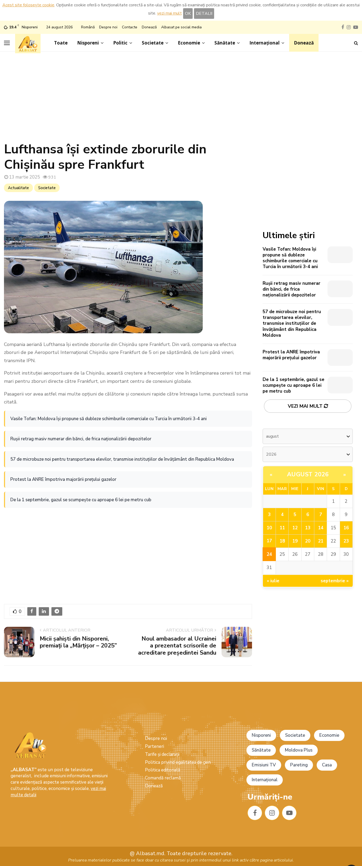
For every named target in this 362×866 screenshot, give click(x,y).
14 (320, 528)
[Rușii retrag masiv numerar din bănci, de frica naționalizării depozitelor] (340, 289)
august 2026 (308, 474)
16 (346, 528)
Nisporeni (88, 43)
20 (307, 541)
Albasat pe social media (181, 27)
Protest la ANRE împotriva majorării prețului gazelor (63, 479)
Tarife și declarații (162, 754)
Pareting (299, 765)
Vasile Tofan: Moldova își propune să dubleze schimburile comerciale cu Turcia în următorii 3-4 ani (108, 419)
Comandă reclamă (163, 778)
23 (346, 541)
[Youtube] (289, 813)
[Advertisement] (181, 99)
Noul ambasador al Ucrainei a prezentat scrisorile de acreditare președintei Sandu (177, 646)
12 (295, 528)
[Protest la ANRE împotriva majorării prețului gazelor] (340, 357)
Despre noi (108, 27)
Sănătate (224, 43)
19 (295, 541)
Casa (327, 765)
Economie (189, 43)
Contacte (129, 27)
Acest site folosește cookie (28, 5)
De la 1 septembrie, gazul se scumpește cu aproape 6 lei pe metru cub (80, 500)
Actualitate (18, 187)
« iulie (273, 581)
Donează (149, 27)
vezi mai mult (169, 13)
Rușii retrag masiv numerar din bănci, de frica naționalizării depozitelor (80, 439)
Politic (120, 43)
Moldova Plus (298, 750)
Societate (153, 43)
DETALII (204, 13)
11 (282, 528)
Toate (61, 43)
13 (307, 528)
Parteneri (154, 746)
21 (320, 541)
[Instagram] (272, 813)
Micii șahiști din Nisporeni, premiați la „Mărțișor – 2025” (78, 642)
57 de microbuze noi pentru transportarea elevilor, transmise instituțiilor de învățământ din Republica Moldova (122, 459)
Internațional (264, 43)
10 (269, 528)
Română (88, 27)
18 (282, 541)
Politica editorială (162, 770)
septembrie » (335, 581)
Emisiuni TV (264, 765)
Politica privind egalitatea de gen (178, 762)
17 (269, 541)
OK (188, 13)
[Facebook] (255, 813)
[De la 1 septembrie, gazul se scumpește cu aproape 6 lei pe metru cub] (340, 385)
